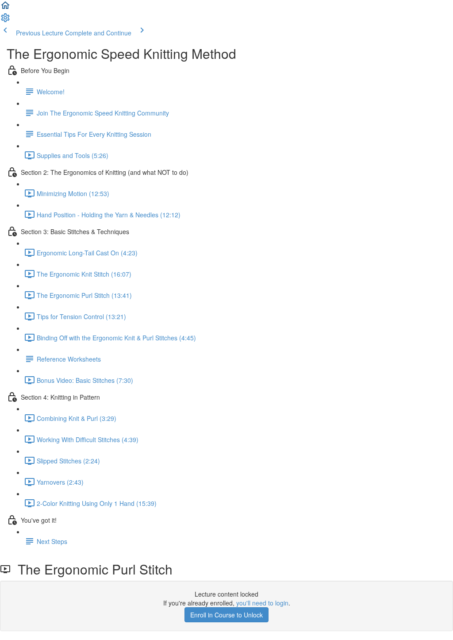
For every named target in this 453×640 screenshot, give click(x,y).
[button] (5, 8)
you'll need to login (262, 602)
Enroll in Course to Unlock (226, 614)
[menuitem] (5, 20)
